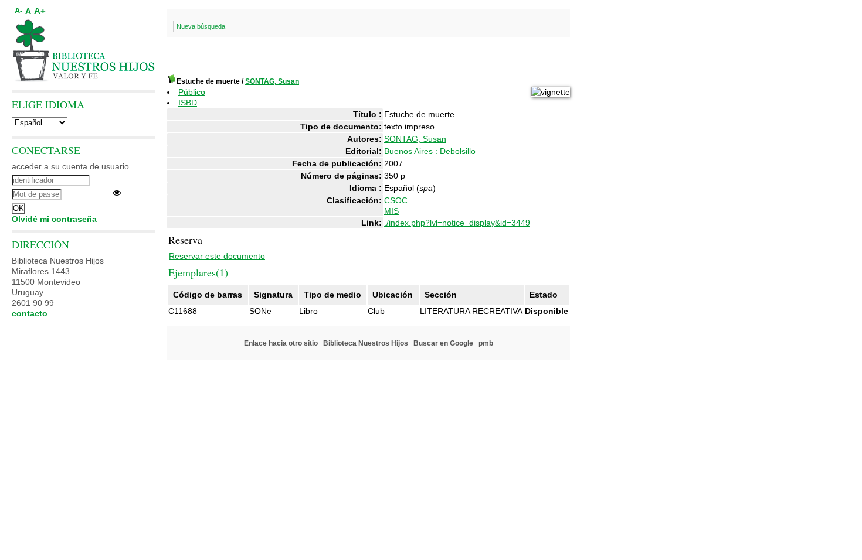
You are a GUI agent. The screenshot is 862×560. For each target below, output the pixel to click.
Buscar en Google (443, 343)
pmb (485, 343)
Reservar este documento (217, 256)
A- (18, 11)
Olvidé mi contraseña (54, 219)
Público (191, 92)
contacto (29, 313)
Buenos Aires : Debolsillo (430, 151)
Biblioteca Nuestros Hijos (365, 343)
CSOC (396, 200)
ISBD (187, 102)
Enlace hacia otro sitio (281, 343)
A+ (40, 11)
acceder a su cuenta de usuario (70, 166)
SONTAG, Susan (272, 81)
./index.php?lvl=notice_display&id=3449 (457, 222)
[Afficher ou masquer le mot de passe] (117, 193)
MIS (391, 211)
